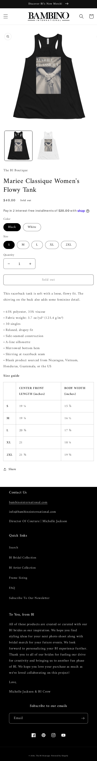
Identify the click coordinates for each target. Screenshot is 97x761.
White (32, 227)
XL (52, 245)
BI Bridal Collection (22, 558)
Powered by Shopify (60, 755)
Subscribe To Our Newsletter (29, 598)
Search (13, 547)
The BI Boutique (43, 755)
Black (12, 227)
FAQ (12, 588)
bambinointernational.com (28, 502)
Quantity (8, 255)
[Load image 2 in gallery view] (48, 146)
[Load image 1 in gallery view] (18, 146)
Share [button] (12, 469)
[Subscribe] (83, 718)
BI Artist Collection (22, 568)
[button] (6, 16)
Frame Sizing (18, 578)
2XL (69, 245)
